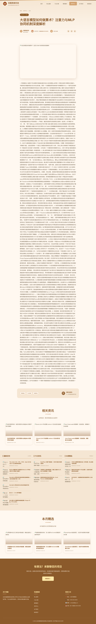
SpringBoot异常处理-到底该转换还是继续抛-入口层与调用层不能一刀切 (19, 478)
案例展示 (65, 3)
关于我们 (81, 3)
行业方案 (57, 3)
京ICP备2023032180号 (58, 621)
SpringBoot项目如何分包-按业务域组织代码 (19, 485)
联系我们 (89, 3)
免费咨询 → (48, 578)
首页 (41, 3)
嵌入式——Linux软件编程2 (15, 492)
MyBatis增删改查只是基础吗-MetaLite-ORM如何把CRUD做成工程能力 (19, 470)
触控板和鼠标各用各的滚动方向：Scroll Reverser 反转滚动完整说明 (49, 478)
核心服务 (49, 3)
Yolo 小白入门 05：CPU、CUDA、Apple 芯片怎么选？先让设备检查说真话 (20, 462)
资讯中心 (73, 3)
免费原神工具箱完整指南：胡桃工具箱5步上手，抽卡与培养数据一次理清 (51, 470)
